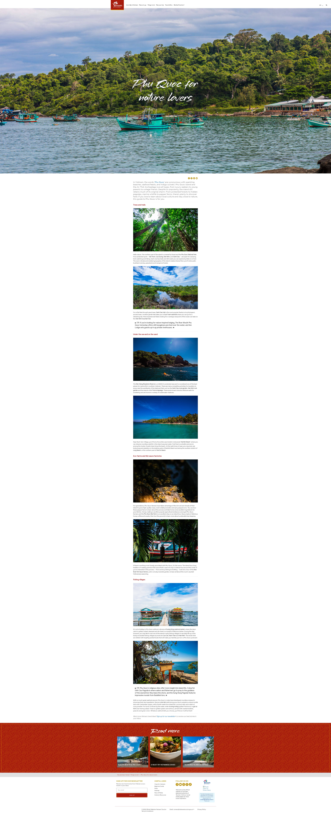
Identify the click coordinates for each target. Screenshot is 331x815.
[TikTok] (190, 784)
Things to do (151, 5)
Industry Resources (160, 795)
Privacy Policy (201, 809)
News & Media (158, 792)
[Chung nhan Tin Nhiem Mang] (207, 788)
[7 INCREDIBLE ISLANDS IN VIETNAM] (198, 752)
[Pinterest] (186, 784)
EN (320, 5)
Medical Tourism (178, 5)
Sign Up (131, 795)
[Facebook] (177, 784)
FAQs (156, 788)
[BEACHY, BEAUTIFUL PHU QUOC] (132, 752)
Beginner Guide (159, 786)
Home (127, 774)
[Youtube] (180, 784)
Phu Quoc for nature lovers (149, 774)
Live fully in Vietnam (132, 5)
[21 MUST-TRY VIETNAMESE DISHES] (165, 752)
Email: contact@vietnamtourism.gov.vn (181, 809)
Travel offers (168, 5)
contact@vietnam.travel (206, 799)
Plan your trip (160, 5)
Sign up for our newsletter (166, 716)
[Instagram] (183, 784)
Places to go (142, 5)
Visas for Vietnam (159, 784)
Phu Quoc (159, 182)
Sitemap (156, 790)
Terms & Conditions (147, 811)
